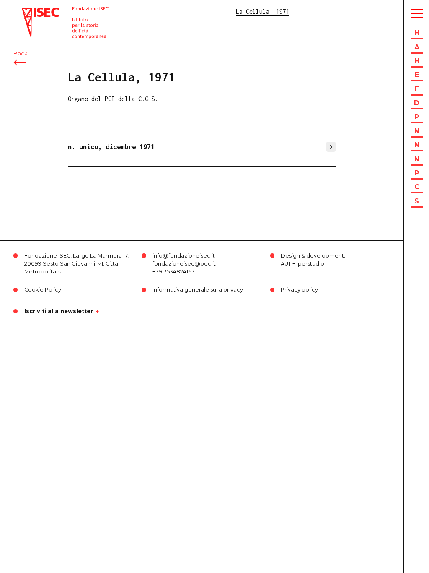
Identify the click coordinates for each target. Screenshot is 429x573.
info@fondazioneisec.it (183, 256)
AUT (286, 263)
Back (20, 53)
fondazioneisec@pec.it (184, 263)
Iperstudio (310, 263)
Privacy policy (299, 289)
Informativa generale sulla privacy (197, 289)
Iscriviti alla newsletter (58, 311)
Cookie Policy (42, 289)
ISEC (28, 11)
